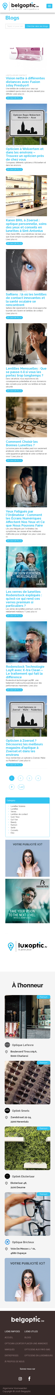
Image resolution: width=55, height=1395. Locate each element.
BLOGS (27, 1337)
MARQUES (10, 1349)
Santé (13, 828)
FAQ (12, 833)
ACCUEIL (9, 1337)
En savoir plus (14, 98)
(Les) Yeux (15, 817)
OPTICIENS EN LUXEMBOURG (38, 1355)
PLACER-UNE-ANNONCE (36, 1343)
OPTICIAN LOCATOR (14, 1343)
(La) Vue (14, 820)
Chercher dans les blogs (37, 26)
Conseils (14, 830)
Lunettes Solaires (18, 806)
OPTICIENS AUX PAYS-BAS (37, 1349)
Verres (13, 811)
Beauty (14, 822)
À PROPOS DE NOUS (14, 1361)
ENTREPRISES (11, 1355)
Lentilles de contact (19, 814)
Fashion (14, 825)
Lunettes (14, 809)
